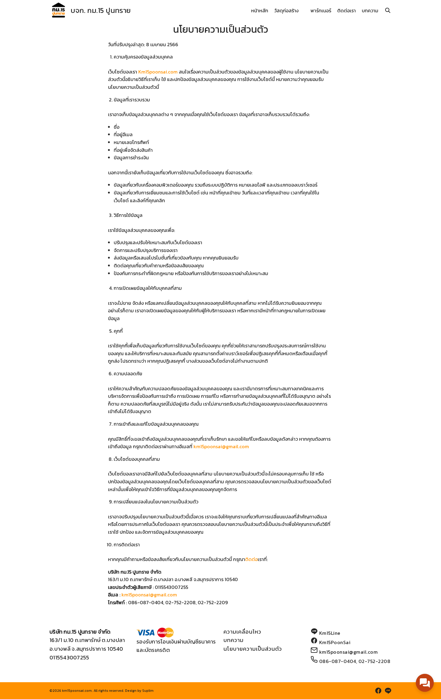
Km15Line (329, 633)
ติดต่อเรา (346, 10)
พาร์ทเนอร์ (320, 10)
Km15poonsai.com (158, 71)
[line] (388, 690)
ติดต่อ (251, 559)
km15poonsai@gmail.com (221, 446)
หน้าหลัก (259, 10)
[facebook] (378, 690)
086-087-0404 (337, 661)
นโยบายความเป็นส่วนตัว (253, 649)
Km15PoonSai (335, 642)
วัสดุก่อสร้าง (286, 10)
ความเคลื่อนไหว (242, 632)
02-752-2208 (374, 661)
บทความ (370, 10)
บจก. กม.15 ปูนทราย (100, 10)
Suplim (148, 690)
